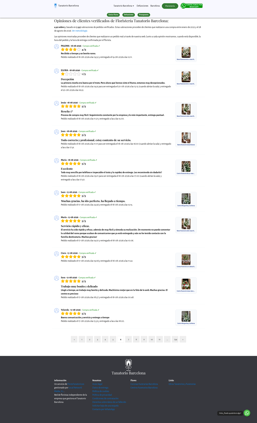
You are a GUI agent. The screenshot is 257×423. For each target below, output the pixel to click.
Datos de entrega (100, 388)
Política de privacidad (102, 395)
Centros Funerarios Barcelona (144, 388)
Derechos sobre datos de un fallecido (109, 402)
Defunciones (142, 6)
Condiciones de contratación (105, 398)
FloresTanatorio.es (75, 384)
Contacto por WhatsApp (103, 409)
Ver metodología (79, 31)
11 (159, 339)
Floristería (170, 6)
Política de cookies (100, 391)
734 (175, 339)
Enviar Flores (113, 15)
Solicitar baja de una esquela (105, 406)
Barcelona (155, 6)
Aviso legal (97, 384)
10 (152, 339)
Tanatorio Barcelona (68, 5)
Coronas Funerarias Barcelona (144, 384)
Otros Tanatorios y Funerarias (182, 384)
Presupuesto (143, 15)
